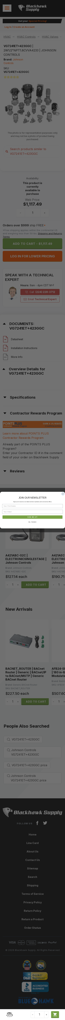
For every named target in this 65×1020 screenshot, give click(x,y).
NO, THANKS (32, 522)
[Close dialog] (63, 494)
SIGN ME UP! (32, 517)
